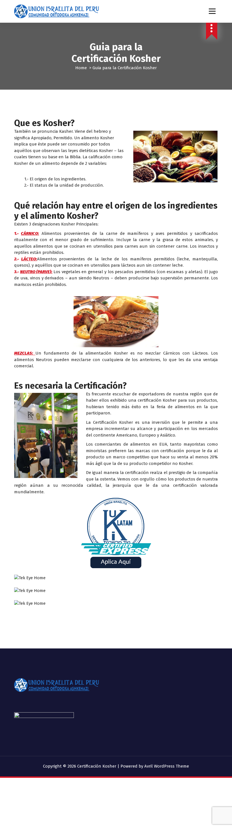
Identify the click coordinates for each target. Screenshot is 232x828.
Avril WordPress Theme (166, 766)
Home (81, 67)
